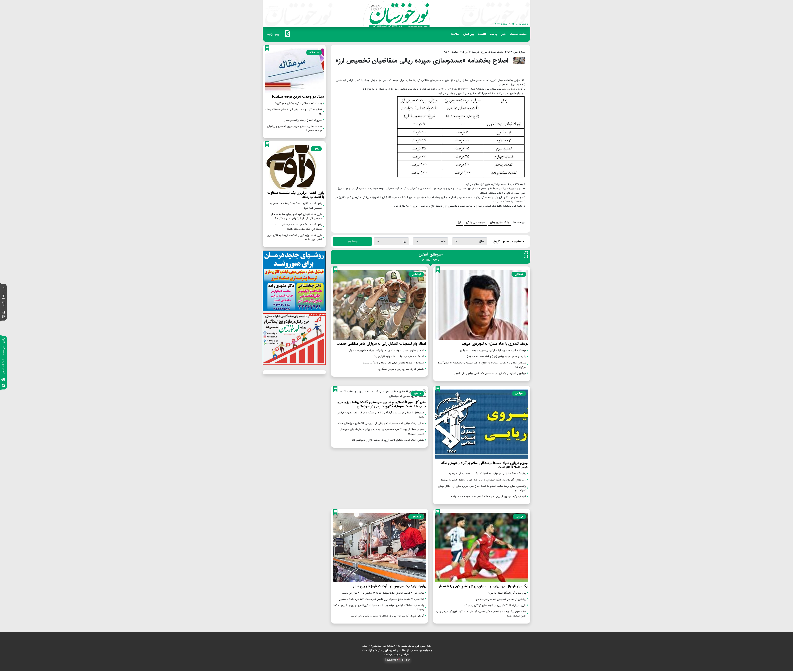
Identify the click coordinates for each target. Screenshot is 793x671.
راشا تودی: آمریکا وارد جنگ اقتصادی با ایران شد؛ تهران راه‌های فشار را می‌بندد (483, 480)
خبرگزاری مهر (509, 89)
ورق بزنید (273, 34)
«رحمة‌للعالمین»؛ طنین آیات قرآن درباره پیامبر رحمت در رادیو (493, 350)
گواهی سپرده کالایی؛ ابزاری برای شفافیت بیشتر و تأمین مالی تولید (387, 616)
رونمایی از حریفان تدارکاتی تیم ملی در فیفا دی (500, 599)
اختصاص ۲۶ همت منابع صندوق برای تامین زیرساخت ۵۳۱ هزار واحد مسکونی (381, 599)
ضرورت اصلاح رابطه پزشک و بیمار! (303, 120)
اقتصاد (482, 34)
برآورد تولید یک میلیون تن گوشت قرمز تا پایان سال (389, 586)
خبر (504, 34)
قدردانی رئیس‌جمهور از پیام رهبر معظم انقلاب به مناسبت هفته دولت (488, 496)
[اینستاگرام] (3, 317)
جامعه (493, 34)
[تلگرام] (3, 313)
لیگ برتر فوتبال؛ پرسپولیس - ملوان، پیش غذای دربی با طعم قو (483, 586)
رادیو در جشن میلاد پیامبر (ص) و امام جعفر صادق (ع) (496, 356)
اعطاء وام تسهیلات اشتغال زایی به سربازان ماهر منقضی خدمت (381, 344)
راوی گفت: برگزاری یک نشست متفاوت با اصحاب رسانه (295, 195)
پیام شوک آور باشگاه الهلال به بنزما (507, 593)
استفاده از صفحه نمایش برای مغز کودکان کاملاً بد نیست (393, 363)
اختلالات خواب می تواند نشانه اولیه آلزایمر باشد (398, 356)
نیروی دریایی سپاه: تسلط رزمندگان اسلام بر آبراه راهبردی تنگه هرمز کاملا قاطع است (484, 465)
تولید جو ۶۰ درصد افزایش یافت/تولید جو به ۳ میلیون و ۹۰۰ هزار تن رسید (383, 593)
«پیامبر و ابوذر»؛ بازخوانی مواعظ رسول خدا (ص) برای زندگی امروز (490, 373)
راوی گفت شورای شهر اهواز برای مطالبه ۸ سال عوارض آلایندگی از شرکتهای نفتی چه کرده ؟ (296, 216)
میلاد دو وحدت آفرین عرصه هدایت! (298, 96)
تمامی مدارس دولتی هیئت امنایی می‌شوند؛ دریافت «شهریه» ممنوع (386, 350)
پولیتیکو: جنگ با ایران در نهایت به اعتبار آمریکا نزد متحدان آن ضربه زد (487, 473)
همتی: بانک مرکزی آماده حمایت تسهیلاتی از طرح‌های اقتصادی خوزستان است (381, 423)
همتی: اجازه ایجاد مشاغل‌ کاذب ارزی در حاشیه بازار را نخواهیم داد (388, 440)
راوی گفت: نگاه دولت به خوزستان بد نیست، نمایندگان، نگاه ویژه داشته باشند (296, 226)
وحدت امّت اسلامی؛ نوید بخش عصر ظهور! (298, 103)
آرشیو (3, 340)
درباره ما (3, 351)
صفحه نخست (518, 34)
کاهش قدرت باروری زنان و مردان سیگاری (401, 369)
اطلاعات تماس (3, 366)
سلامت (454, 34)
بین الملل (468, 34)
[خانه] (3, 380)
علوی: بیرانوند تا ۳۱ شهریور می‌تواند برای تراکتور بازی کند (495, 605)
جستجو (352, 241)
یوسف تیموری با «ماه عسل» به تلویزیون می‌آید (495, 344)
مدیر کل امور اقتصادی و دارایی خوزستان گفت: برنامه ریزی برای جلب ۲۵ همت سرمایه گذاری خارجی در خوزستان (381, 404)
